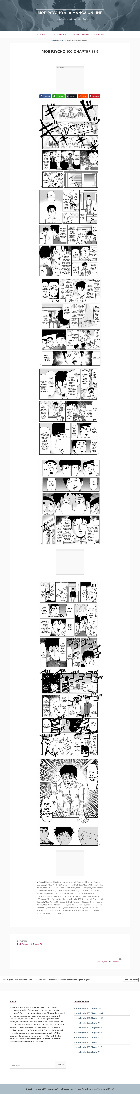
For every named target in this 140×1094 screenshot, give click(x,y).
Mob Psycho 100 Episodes (58, 896)
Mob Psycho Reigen (69, 905)
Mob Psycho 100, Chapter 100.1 (89, 1018)
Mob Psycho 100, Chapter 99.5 (89, 1032)
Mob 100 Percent (90, 885)
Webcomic (62, 913)
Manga (71, 885)
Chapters (57, 882)
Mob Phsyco (97, 887)
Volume (87, 910)
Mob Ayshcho (49, 887)
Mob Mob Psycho (83, 887)
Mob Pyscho (62, 907)
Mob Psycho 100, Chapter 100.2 (89, 1013)
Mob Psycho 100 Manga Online (70, 13)
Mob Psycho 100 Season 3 (79, 902)
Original (47, 910)
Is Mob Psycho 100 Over (56, 885)
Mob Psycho (60, 893)
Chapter (48, 882)
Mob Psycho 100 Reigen (77, 899)
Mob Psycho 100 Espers (80, 896)
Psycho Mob (56, 910)
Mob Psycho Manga (51, 905)
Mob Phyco (53, 890)
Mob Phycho (42, 890)
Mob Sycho (89, 907)
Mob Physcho (65, 890)
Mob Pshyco (49, 893)
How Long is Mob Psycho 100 (74, 882)
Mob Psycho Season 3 (87, 905)
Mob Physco (76, 890)
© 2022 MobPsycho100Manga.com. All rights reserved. (49, 1089)
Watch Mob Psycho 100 (47, 913)
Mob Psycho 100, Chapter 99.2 (89, 1047)
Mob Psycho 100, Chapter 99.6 (89, 1027)
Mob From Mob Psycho (65, 887)
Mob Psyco (52, 907)
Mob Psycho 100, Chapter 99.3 (89, 1042)
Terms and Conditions (80, 34)
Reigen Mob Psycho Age (73, 910)
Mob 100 (78, 885)
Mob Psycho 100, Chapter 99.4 (89, 1037)
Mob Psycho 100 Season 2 (56, 902)
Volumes (95, 910)
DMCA (111, 1089)
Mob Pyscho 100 (76, 907)
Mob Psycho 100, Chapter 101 (89, 1008)
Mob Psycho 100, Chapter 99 (88, 1052)
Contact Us (99, 34)
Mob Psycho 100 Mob (56, 899)
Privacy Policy (60, 34)
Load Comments (131, 980)
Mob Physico (88, 890)
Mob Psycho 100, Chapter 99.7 (89, 1023)
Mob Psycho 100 (42, 34)
